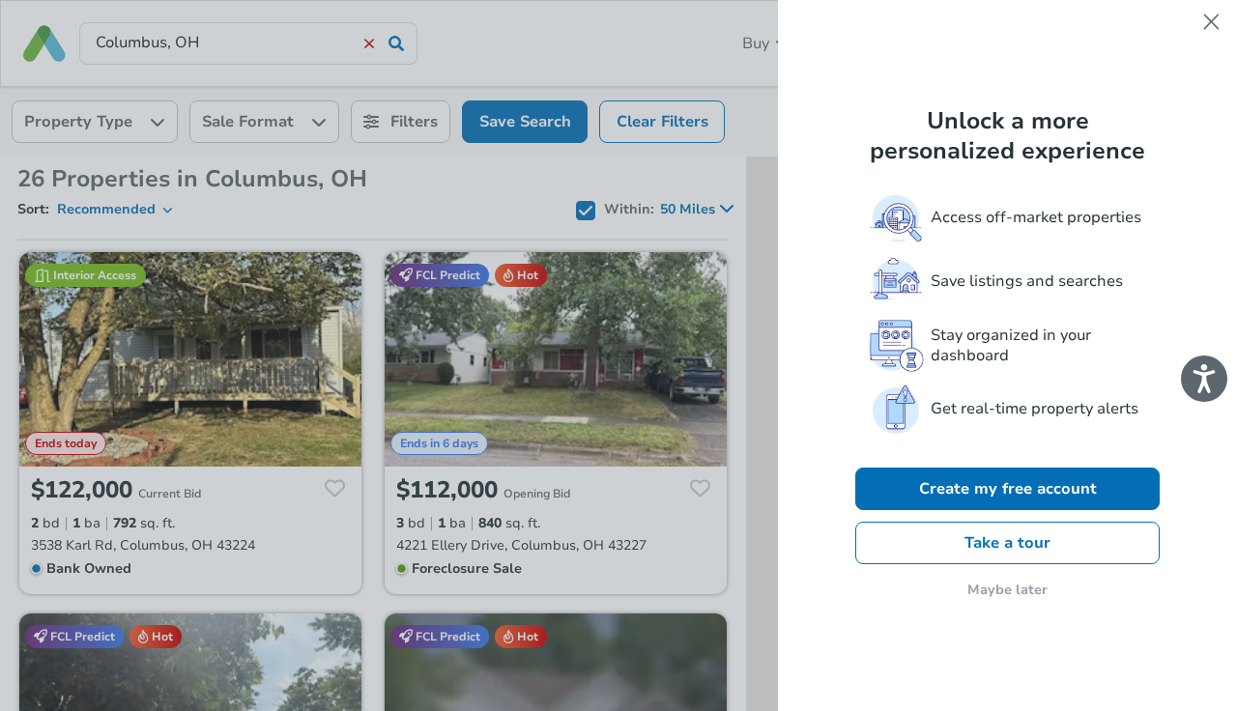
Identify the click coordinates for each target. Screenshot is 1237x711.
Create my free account (1008, 488)
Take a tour (1007, 543)
